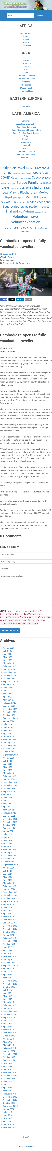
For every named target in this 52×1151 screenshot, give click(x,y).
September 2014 (10, 1017)
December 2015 (10, 981)
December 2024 (10, 709)
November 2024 (10, 712)
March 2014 (8, 1029)
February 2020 (9, 886)
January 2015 (9, 1008)
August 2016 (8, 968)
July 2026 (7, 651)
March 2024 (8, 736)
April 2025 (7, 697)
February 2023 (9, 776)
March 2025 (8, 700)
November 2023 (10, 748)
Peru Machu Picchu (26, 151)
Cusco (36, 177)
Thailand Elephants (26, 75)
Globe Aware (15, 188)
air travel (18, 168)
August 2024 (8, 721)
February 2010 (9, 1127)
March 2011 (8, 1091)
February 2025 (9, 703)
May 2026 (7, 657)
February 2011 (9, 1094)
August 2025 (8, 684)
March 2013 (8, 1045)
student (34, 206)
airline (7, 168)
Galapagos (26, 142)
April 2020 (7, 880)
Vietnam (26, 82)
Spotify (24, 207)
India (26, 69)
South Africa (26, 33)
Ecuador (26, 139)
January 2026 (9, 669)
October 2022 (9, 788)
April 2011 (7, 1087)
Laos (26, 72)
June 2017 (7, 947)
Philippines (26, 85)
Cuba (26, 136)
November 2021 (10, 822)
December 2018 (10, 926)
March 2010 (8, 1124)
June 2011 (7, 1084)
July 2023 (7, 761)
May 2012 (7, 1063)
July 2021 (7, 834)
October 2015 (9, 987)
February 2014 (9, 1033)
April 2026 (7, 660)
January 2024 (9, 742)
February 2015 (9, 1005)
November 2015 (10, 984)
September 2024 (10, 718)
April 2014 (7, 1026)
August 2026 (8, 648)
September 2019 (10, 901)
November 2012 (10, 1054)
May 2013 (7, 1042)
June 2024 (7, 727)
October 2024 (9, 715)
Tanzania (45, 207)
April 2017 (7, 950)
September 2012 (10, 1060)
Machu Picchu (19, 192)
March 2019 (8, 916)
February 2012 (9, 1072)
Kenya (26, 42)
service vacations (38, 202)
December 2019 (10, 892)
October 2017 (9, 944)
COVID (5, 177)
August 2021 (8, 831)
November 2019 (10, 895)
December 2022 (10, 782)
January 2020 (9, 889)
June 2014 (7, 1020)
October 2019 (9, 898)
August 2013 (8, 1039)
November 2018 (10, 929)
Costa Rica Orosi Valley (26, 124)
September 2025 (10, 681)
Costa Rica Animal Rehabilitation (26, 130)
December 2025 (10, 672)
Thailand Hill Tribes (26, 78)
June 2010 (7, 1115)
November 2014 (10, 1014)
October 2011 (9, 1078)
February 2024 (9, 739)
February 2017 (9, 956)
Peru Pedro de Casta (26, 154)
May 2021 (7, 840)
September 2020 (10, 865)
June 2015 (7, 993)
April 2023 (7, 770)
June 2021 (7, 837)
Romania (26, 106)
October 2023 (9, 752)
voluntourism (42, 228)
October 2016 (9, 962)
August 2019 (8, 904)
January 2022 (9, 816)
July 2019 (7, 907)
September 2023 (10, 755)
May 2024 (7, 730)
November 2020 (10, 858)
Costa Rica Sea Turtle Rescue (26, 133)
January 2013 (9, 1051)
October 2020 (9, 861)
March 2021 (8, 846)
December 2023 (10, 745)
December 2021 (10, 819)
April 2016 (7, 974)
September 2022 (10, 791)
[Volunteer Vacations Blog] (26, 5)
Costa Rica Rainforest (26, 127)
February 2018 (9, 938)
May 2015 (7, 996)
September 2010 (10, 1106)
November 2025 (10, 675)
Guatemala (26, 145)
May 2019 (7, 910)
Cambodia (26, 63)
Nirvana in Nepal (26, 91)
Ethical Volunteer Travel (8, 183)
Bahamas (26, 121)
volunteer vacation (25, 222)
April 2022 (7, 807)
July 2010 (7, 1112)
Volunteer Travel (26, 216)
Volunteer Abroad (40, 212)
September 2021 (10, 828)
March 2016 (8, 978)
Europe (22, 183)
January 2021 (9, 852)
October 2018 (9, 932)
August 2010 (8, 1109)
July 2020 (7, 871)
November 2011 (10, 1075)
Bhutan (26, 60)
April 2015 (7, 999)
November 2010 (10, 1100)
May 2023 (7, 767)
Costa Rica (40, 172)
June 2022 (7, 800)
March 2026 (8, 663)
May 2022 (7, 803)
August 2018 (8, 935)
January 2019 (9, 923)
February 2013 (9, 1048)
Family (33, 183)
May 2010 (7, 1118)
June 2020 (7, 874)
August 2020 (8, 868)
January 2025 (9, 706)
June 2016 (7, 971)
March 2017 (8, 953)
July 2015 (7, 990)
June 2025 (7, 690)
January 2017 (9, 959)
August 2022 (8, 794)
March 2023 (8, 773)
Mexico (26, 148)
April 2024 (7, 733)
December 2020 (10, 855)
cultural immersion (25, 178)
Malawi (26, 39)
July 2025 (7, 687)
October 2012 (9, 1057)
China (26, 66)
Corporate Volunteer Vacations (22, 173)
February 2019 (9, 920)
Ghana (26, 36)
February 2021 (9, 849)
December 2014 (10, 1011)
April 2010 (7, 1121)
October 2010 (9, 1103)
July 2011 (7, 1081)
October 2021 (9, 825)
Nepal (8, 197)
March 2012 (8, 1069)
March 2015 (8, 1002)
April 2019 (7, 913)
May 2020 (7, 877)
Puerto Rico (26, 157)
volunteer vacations (20, 227)
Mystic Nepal (26, 88)
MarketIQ (31, 1146)
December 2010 (10, 1097)
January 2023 (9, 779)
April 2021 (7, 843)
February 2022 (9, 813)
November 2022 (10, 785)
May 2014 (7, 1023)
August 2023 (8, 758)
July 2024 (7, 724)
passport (19, 197)
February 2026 (9, 666)
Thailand (12, 211)
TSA (20, 212)
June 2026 (7, 654)
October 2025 (9, 678)
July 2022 (7, 797)
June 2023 (7, 764)
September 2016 (10, 965)
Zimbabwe (26, 45)
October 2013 (9, 1036)
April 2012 (7, 1066)
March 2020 (8, 883)
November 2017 (10, 941)
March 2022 (8, 810)
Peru (29, 197)
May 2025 (7, 694)
